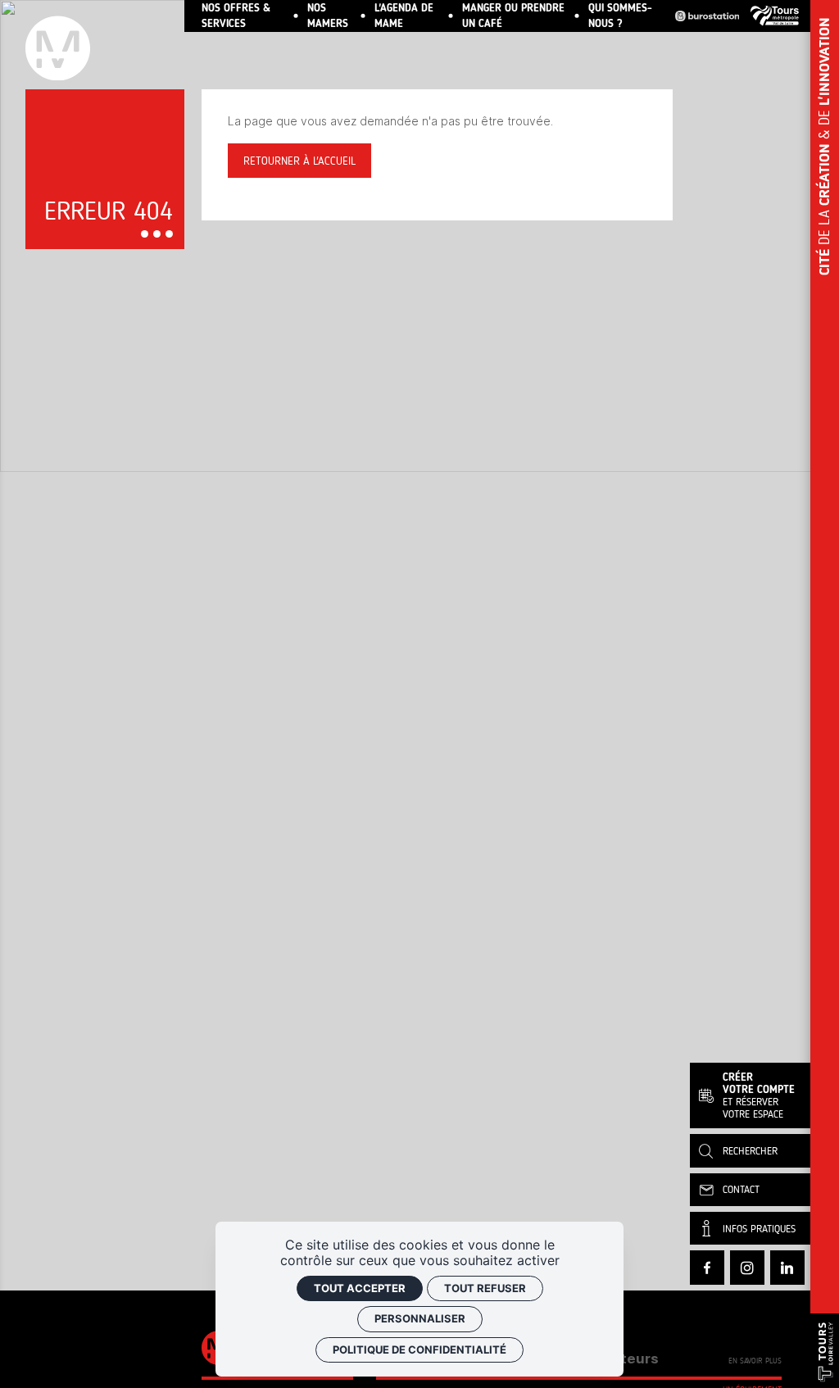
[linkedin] (787, 1267)
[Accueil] (105, 44)
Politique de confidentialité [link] (419, 1349)
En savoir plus (755, 1362)
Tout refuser (485, 1288)
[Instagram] (747, 1267)
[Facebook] (707, 1267)
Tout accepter (360, 1288)
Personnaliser (419, 1318)
